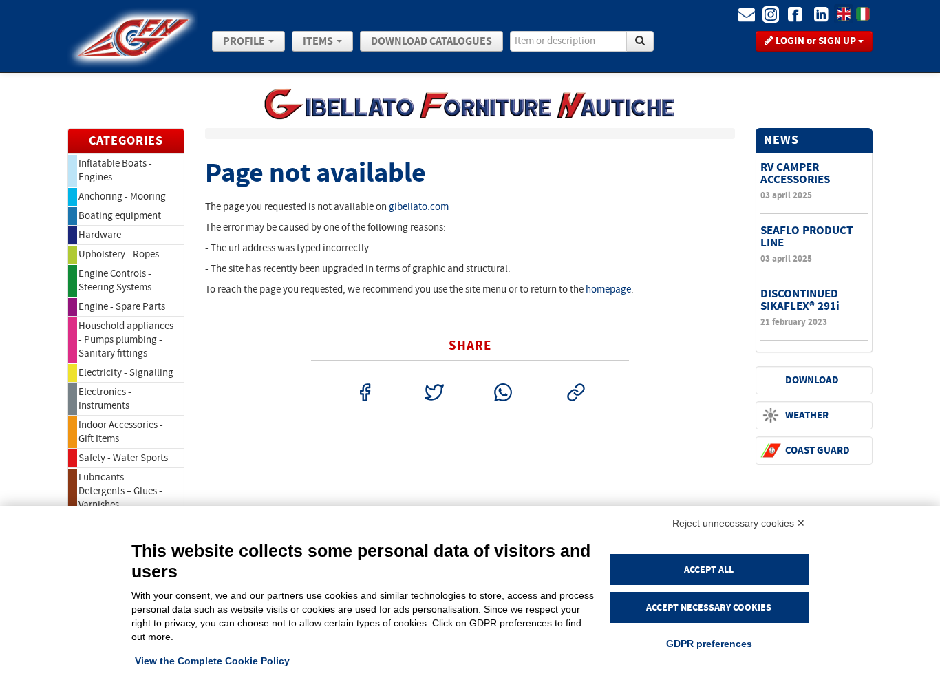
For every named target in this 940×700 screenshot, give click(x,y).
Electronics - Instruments (104, 398)
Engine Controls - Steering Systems (114, 280)
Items (319, 41)
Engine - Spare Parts (121, 306)
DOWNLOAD (812, 380)
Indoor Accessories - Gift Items (120, 431)
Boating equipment (119, 215)
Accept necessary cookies (708, 607)
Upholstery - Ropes (118, 254)
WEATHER (807, 415)
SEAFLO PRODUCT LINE (806, 236)
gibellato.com (419, 206)
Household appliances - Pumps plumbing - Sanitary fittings (125, 339)
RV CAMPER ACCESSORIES (795, 173)
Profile (245, 41)
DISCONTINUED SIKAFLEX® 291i (800, 300)
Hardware (99, 235)
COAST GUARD (817, 450)
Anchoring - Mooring (122, 196)
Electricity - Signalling (125, 372)
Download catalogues (431, 41)
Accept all (709, 569)
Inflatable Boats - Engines (115, 170)
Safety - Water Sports (123, 458)
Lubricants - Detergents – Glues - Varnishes (120, 491)
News (781, 140)
